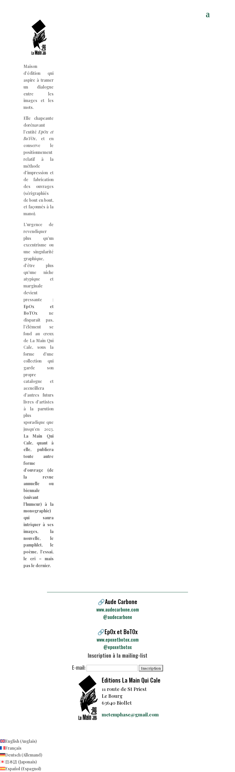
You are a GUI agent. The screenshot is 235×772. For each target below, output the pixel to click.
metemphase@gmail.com (130, 714)
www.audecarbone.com (117, 609)
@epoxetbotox (117, 647)
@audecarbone (117, 617)
